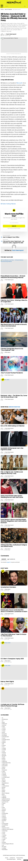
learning (4, 772)
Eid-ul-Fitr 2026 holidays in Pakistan (12, 426)
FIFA (3, 744)
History (3, 758)
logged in (9, 562)
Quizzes (4, 809)
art (2, 720)
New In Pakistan (14, 407)
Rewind (4, 810)
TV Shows (4, 838)
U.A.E (3, 840)
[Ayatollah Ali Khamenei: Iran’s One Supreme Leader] (14, 438)
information (5, 765)
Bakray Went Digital (7, 682)
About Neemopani (11, 859)
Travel (3, 833)
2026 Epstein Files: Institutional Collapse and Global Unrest (14, 545)
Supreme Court (5, 827)
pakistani (4, 797)
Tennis (3, 832)
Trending (2, 379)
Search (24, 6)
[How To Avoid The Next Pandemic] (14, 363)
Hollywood (4, 761)
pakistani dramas (6, 799)
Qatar (3, 807)
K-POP (3, 768)
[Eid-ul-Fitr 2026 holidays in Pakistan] (14, 416)
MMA (3, 784)
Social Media (5, 825)
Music (3, 788)
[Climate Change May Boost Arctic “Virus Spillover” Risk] (14, 339)
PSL (3, 804)
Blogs (3, 722)
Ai (2, 717)
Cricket (3, 730)
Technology (4, 830)
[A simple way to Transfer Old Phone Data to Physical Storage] (14, 695)
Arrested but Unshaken (8, 587)
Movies (3, 787)
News (3, 794)
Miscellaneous (5, 783)
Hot (2, 688)
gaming (4, 754)
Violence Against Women (7, 843)
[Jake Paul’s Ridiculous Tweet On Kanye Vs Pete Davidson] (14, 625)
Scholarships (5, 813)
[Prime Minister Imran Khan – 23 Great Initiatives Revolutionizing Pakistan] (14, 266)
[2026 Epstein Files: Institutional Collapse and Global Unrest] (14, 535)
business (4, 725)
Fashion (4, 742)
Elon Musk (4, 735)
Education (4, 733)
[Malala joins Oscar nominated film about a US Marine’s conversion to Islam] (14, 600)
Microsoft (19, 83)
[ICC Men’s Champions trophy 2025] (14, 649)
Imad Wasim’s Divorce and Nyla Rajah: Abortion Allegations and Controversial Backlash (13, 521)
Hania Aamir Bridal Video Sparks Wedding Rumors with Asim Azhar (12, 496)
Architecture (5, 719)
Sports (3, 826)
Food (3, 746)
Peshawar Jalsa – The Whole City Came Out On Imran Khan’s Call (14, 396)
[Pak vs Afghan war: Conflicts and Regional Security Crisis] (14, 462)
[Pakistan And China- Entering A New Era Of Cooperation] (14, 291)
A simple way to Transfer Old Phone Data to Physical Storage (12, 705)
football (4, 748)
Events (3, 738)
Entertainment (5, 736)
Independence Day (6, 762)
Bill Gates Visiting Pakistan (8, 204)
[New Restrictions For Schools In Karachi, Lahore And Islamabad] (14, 315)
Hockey (3, 759)
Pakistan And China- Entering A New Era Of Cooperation (14, 301)
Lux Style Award (5, 777)
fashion (4, 741)
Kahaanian (4, 770)
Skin (3, 822)
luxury (3, 778)
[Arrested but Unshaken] (14, 578)
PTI (3, 806)
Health (3, 757)
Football (4, 749)
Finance (4, 745)
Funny (3, 751)
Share (2, 39)
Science (4, 814)
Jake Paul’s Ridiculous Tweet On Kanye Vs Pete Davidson (13, 635)
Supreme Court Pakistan (7, 829)
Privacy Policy (20, 857)
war (3, 845)
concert (4, 729)
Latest (3, 771)
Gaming (4, 752)
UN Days (4, 842)
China (3, 726)
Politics (3, 803)
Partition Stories (5, 800)
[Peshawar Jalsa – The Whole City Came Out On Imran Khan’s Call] (14, 386)
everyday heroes (6, 739)
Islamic (3, 767)
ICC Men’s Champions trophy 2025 (12, 659)
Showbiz (4, 820)
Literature (4, 775)
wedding (4, 848)
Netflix (3, 791)
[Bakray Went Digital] (14, 672)
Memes (4, 780)
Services (19, 859)
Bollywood (4, 723)
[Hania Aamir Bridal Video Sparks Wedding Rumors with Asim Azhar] (14, 486)
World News (4, 849)
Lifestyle (4, 774)
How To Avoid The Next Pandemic (12, 373)
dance (3, 732)
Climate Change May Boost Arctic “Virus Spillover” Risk (12, 349)
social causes (5, 823)
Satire (3, 812)
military (4, 781)
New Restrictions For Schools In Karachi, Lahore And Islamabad (14, 325)
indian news (5, 764)
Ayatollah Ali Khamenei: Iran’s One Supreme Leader (12, 449)
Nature (3, 790)
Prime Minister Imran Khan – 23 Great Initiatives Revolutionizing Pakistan (13, 276)
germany (4, 755)
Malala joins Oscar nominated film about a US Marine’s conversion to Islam (14, 610)
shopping (4, 817)
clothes (3, 728)
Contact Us (12, 857)
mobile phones (5, 785)
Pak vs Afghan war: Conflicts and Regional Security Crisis (12, 472)
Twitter (3, 839)
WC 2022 (4, 846)
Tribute (3, 836)
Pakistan (4, 796)
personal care (5, 801)
